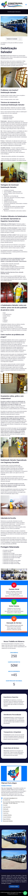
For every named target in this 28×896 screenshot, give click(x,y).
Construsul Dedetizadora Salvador (9, 537)
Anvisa (24, 64)
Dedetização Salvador (11, 55)
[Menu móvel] (26, 4)
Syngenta (11, 361)
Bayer (4, 361)
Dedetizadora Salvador (6, 339)
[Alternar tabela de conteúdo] (19, 39)
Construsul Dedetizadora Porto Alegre (13, 466)
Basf (7, 361)
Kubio (19, 893)
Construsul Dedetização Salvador (9, 522)
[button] (25, 893)
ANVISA (21, 341)
